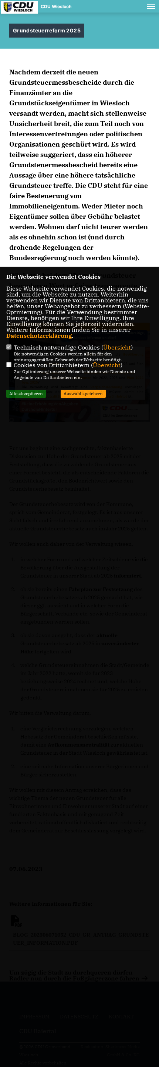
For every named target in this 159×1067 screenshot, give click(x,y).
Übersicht (117, 347)
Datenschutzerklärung (39, 335)
